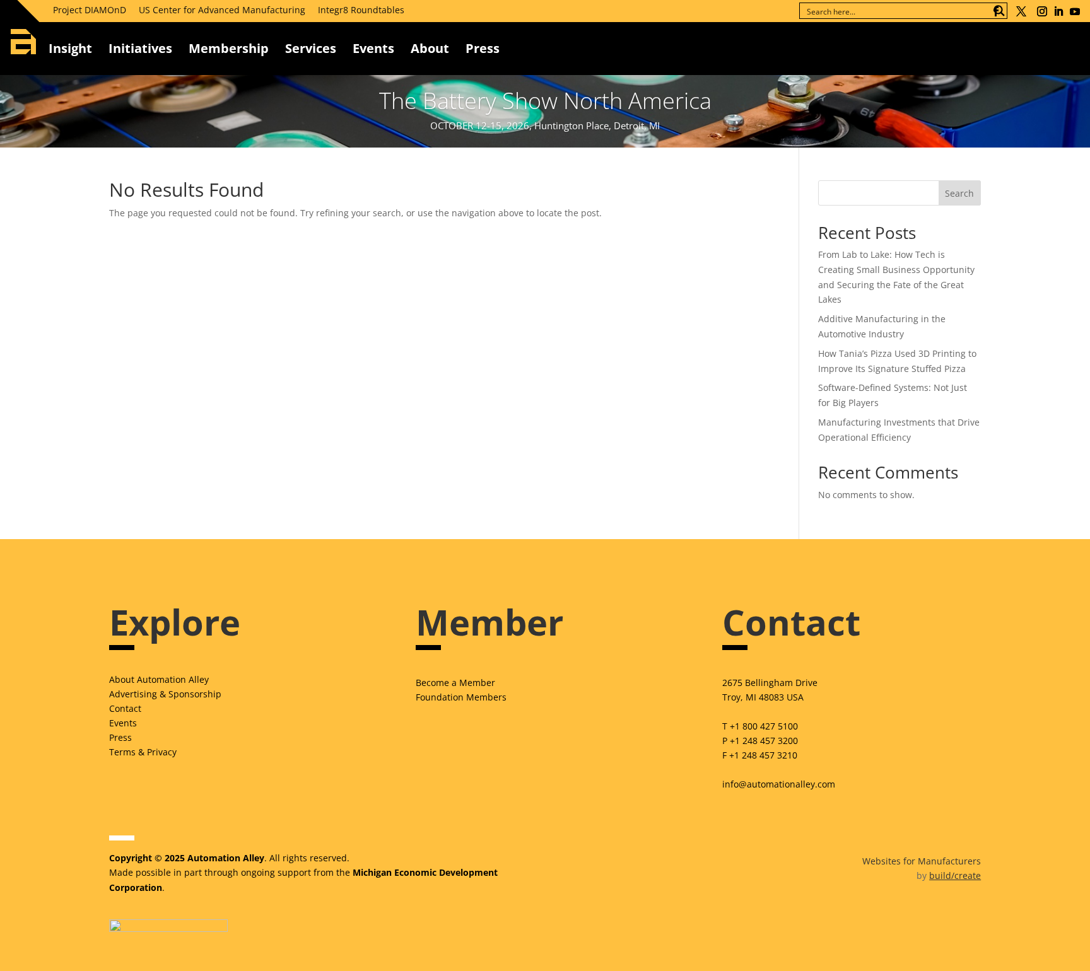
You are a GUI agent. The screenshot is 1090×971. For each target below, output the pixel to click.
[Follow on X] (1021, 11)
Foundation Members (461, 697)
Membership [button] (229, 48)
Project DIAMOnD (89, 10)
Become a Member (455, 683)
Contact (125, 708)
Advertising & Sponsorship (165, 694)
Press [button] (483, 48)
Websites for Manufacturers (921, 861)
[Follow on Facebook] (996, 11)
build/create (955, 875)
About (430, 48)
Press (120, 737)
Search (959, 193)
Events (373, 48)
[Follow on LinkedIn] (1058, 11)
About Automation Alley (159, 679)
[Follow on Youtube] (1075, 11)
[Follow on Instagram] (1042, 11)
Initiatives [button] (140, 48)
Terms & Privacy (143, 752)
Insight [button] (70, 48)
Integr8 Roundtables (361, 10)
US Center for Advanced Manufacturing (222, 10)
